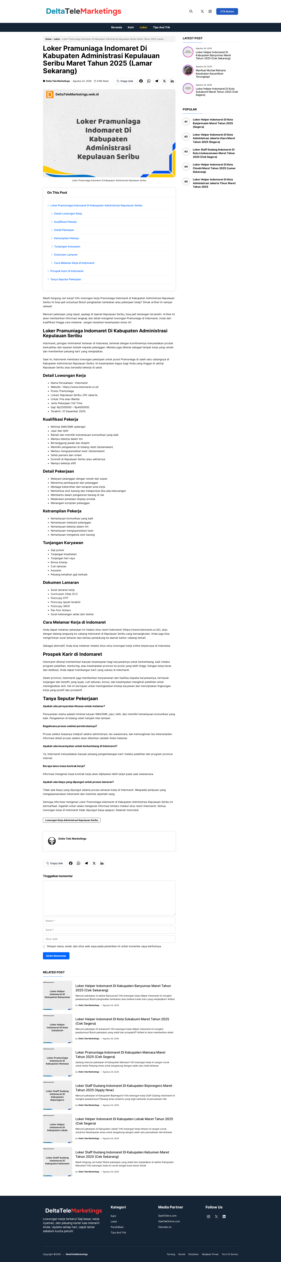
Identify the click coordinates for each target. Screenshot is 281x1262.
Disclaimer (193, 1254)
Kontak (181, 1254)
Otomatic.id (164, 1227)
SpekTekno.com (167, 1215)
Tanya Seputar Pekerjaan (65, 279)
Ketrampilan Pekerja (66, 238)
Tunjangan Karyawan (67, 246)
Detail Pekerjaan (64, 230)
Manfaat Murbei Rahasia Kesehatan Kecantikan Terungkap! (211, 73)
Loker (143, 27)
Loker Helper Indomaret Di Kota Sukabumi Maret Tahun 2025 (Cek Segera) (217, 91)
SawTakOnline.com (169, 1221)
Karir (131, 27)
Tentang (171, 1254)
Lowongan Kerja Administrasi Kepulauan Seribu (71, 820)
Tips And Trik (161, 27)
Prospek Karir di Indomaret (66, 271)
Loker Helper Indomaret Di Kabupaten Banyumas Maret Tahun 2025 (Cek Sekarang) (213, 55)
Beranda (116, 27)
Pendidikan (117, 1227)
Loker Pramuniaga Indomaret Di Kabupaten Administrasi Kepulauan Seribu (96, 205)
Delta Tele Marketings (58, 81)
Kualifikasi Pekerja (65, 221)
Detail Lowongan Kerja (68, 213)
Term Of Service (230, 1254)
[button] (191, 11)
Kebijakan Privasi (210, 1254)
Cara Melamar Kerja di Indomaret (74, 262)
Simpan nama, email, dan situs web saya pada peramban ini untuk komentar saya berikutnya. (104, 946)
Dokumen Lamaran (66, 254)
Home (48, 39)
